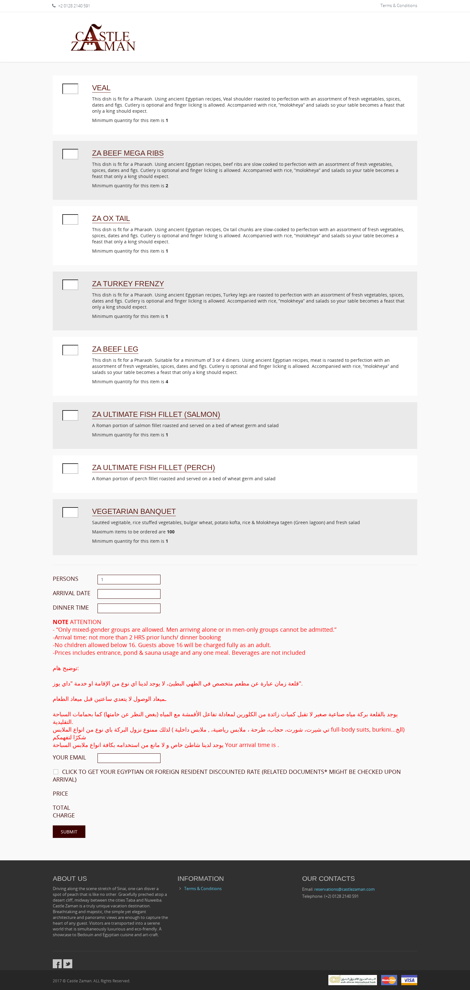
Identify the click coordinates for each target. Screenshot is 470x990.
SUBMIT (69, 832)
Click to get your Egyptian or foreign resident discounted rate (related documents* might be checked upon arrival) (227, 775)
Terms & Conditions (398, 5)
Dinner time (71, 607)
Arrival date (71, 593)
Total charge (64, 811)
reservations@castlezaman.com (344, 889)
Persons (65, 578)
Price (60, 793)
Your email (69, 757)
